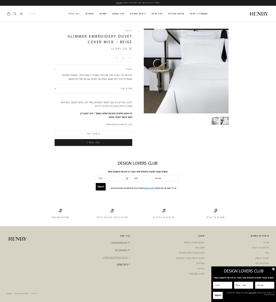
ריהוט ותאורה (138, 14)
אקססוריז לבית (199, 14)
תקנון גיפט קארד (196, 274)
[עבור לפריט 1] (225, 121)
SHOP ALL (74, 14)
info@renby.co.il (119, 243)
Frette (128, 31)
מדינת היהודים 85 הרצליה (115, 258)
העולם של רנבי (262, 263)
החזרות (201, 269)
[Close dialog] (273, 269)
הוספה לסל (93, 134)
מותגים (90, 14)
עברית (33, 13)
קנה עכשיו (93, 142)
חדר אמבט (118, 14)
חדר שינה (157, 14)
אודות (266, 243)
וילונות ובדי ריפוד (260, 248)
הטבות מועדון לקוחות (194, 243)
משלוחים (200, 263)
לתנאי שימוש (252, 293)
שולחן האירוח (176, 14)
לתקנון (119, 3)
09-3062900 (121, 250)
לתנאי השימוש (149, 188)
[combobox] (128, 178)
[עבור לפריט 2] (215, 121)
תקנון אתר (200, 248)
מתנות (103, 14)
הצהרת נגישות (262, 258)
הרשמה (100, 187)
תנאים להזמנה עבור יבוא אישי (190, 258)
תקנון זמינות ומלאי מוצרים (192, 253)
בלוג (267, 253)
